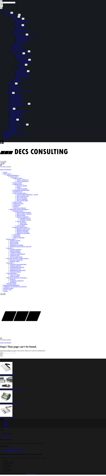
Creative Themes (30, 474)
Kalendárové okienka (25, 220)
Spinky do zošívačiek (18, 237)
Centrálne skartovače (15, 266)
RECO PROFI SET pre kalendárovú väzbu (11, 389)
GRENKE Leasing (8, 288)
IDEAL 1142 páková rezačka (7, 375)
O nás (4, 425)
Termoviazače (17, 205)
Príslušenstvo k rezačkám (16, 245)
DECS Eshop (6, 174)
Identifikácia (13, 282)
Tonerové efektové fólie (16, 257)
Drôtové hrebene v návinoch (24, 214)
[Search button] (1, 355)
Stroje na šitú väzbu (22, 197)
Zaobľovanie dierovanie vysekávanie (16, 277)
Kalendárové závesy (25, 218)
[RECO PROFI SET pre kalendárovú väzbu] (6, 388)
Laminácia (9, 248)
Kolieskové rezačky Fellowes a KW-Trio (20, 246)
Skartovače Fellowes (15, 271)
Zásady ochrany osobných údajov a (12, 450)
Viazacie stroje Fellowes (19, 208)
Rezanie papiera (11, 239)
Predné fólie (23, 222)
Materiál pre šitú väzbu (22, 230)
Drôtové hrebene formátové (24, 212)
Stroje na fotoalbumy (22, 199)
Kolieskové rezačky (15, 240)
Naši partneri (6, 436)
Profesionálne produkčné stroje (21, 190)
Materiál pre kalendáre (22, 217)
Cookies (24, 450)
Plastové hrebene (21, 215)
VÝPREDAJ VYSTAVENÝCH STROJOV (15, 286)
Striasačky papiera (11, 283)
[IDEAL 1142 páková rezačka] (6, 374)
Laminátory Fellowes (15, 252)
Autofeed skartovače (15, 268)
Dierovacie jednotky (22, 185)
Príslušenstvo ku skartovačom (17, 270)
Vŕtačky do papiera (15, 274)
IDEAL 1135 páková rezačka (7, 418)
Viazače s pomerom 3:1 (23, 179)
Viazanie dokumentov (12, 175)
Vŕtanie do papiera (11, 273)
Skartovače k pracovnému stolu (18, 264)
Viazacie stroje (14, 176)
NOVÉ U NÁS (7, 289)
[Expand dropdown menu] (11, 174)
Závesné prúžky (21, 225)
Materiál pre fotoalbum (22, 231)
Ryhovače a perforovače (16, 260)
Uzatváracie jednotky (22, 188)
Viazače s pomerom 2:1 (23, 181)
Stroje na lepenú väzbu (22, 196)
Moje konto (6, 427)
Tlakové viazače (17, 202)
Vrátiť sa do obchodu (5, 169)
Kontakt (5, 291)
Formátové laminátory (15, 249)
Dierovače (12, 279)
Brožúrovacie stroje (18, 203)
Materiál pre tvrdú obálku (23, 233)
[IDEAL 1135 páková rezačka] (6, 416)
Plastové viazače (17, 182)
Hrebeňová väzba (17, 211)
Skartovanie (10, 263)
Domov (5, 172)
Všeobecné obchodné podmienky (12, 451)
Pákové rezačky (14, 242)
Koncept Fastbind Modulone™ (11, 285)
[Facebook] (1, 143)
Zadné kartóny (23, 224)
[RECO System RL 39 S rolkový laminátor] (6, 402)
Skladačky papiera (15, 261)
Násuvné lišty (16, 236)
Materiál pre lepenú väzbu (23, 228)
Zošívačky (16, 206)
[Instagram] (3, 143)
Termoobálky (16, 234)
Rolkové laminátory (15, 251)
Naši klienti (6, 435)
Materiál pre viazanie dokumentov (19, 209)
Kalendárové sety (17, 191)
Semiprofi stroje (17, 184)
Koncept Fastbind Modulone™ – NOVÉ (27, 194)
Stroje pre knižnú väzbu (19, 193)
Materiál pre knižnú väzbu (20, 227)
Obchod (5, 422)
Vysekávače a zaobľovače (17, 280)
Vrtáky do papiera (14, 276)
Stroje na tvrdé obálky (22, 200)
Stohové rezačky (14, 243)
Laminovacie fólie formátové (17, 254)
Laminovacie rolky (15, 255)
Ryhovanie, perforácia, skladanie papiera (17, 258)
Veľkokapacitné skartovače (17, 267)
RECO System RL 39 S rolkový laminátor (11, 403)
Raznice (19, 187)
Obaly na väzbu (21, 221)
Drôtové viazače (17, 178)
